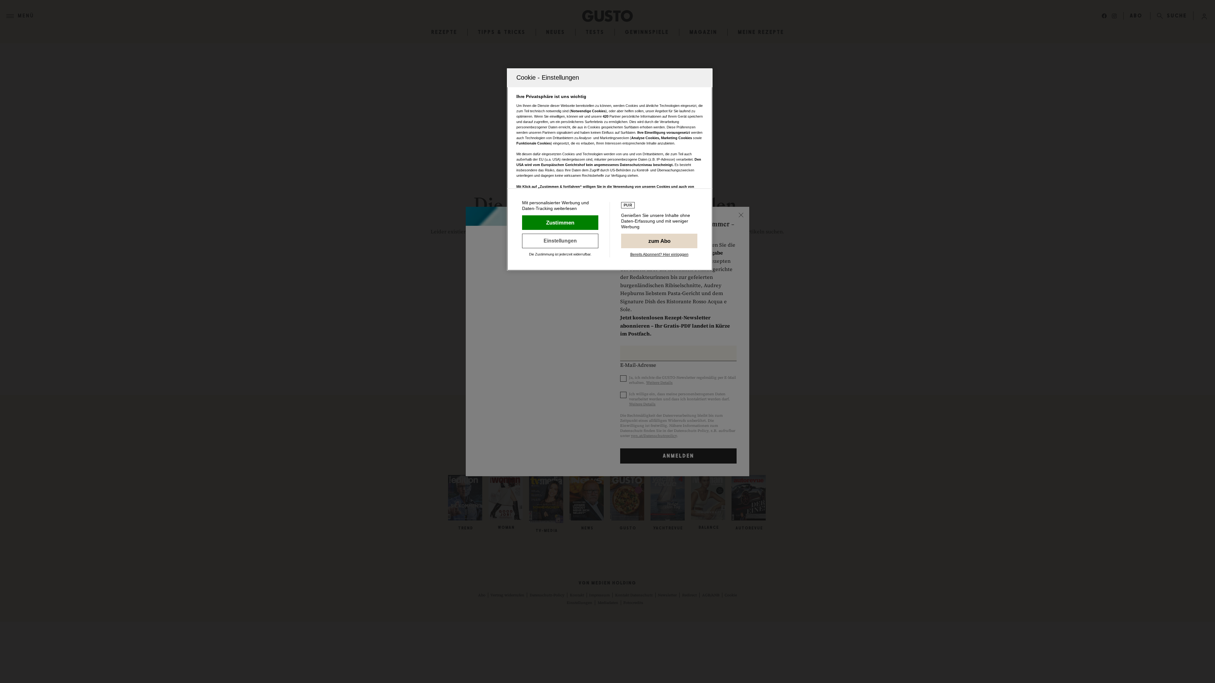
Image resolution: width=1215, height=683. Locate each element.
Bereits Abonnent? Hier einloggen (659, 254)
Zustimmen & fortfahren (560, 222)
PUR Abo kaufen (659, 241)
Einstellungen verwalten (560, 241)
